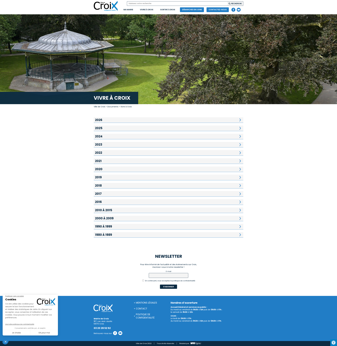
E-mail (168, 271)
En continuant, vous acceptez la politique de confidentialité (170, 281)
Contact (141, 308)
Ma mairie (128, 9)
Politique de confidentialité (145, 316)
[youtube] (239, 10)
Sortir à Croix (167, 9)
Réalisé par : (184, 343)
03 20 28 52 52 (102, 328)
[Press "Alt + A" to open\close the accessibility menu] (333, 342)
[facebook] (233, 10)
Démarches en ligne (192, 9)
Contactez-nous (218, 9)
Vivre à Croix (146, 9)
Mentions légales (146, 302)
